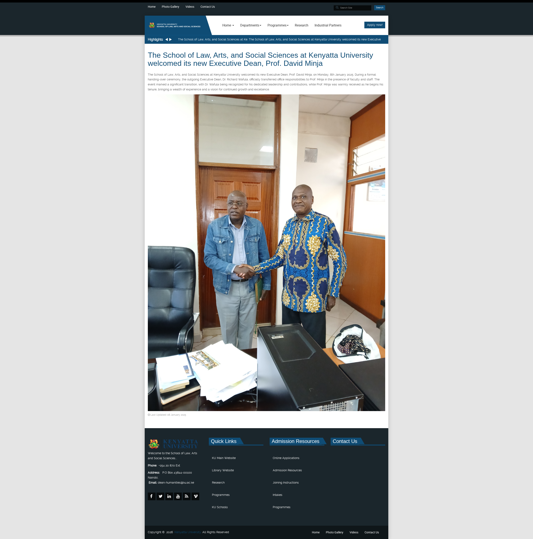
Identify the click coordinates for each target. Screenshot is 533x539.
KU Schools (220, 507)
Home (152, 7)
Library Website (223, 470)
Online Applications (286, 458)
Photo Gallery (170, 7)
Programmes (221, 494)
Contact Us (207, 7)
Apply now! (374, 24)
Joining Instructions (286, 482)
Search (379, 7)
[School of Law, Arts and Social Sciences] (175, 25)
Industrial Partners (328, 25)
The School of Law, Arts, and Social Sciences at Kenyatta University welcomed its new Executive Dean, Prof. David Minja (260, 59)
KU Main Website (224, 458)
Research (301, 25)
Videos (190, 7)
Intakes (277, 494)
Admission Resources (287, 470)
